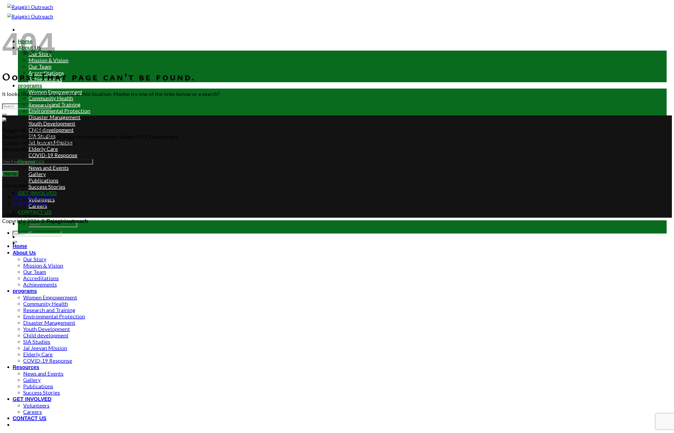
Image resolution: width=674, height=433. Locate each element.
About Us (24, 253)
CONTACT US (29, 418)
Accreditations (41, 278)
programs (30, 86)
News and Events (48, 167)
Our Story (34, 259)
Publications (43, 180)
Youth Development (51, 123)
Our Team (39, 66)
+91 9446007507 (34, 196)
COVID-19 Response (52, 155)
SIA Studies (42, 136)
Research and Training (54, 104)
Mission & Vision (43, 265)
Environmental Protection (59, 111)
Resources (26, 367)
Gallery (37, 174)
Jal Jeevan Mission (50, 142)
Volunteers (36, 405)
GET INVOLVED (32, 399)
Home (20, 246)
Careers (32, 411)
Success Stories (46, 186)
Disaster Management (54, 117)
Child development (51, 130)
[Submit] (4, 114)
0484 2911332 (30, 203)
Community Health (50, 98)
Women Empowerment (50, 297)
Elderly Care (43, 148)
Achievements (40, 284)
